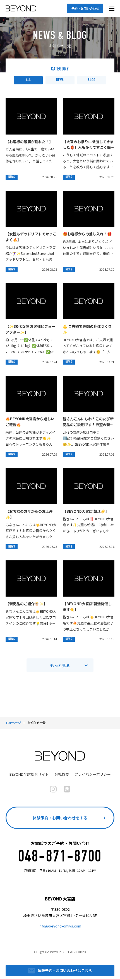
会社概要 (61, 774)
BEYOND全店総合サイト (29, 774)
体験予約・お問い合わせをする (60, 818)
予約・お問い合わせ (85, 8)
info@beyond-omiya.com (60, 926)
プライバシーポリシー (93, 774)
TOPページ (13, 722)
